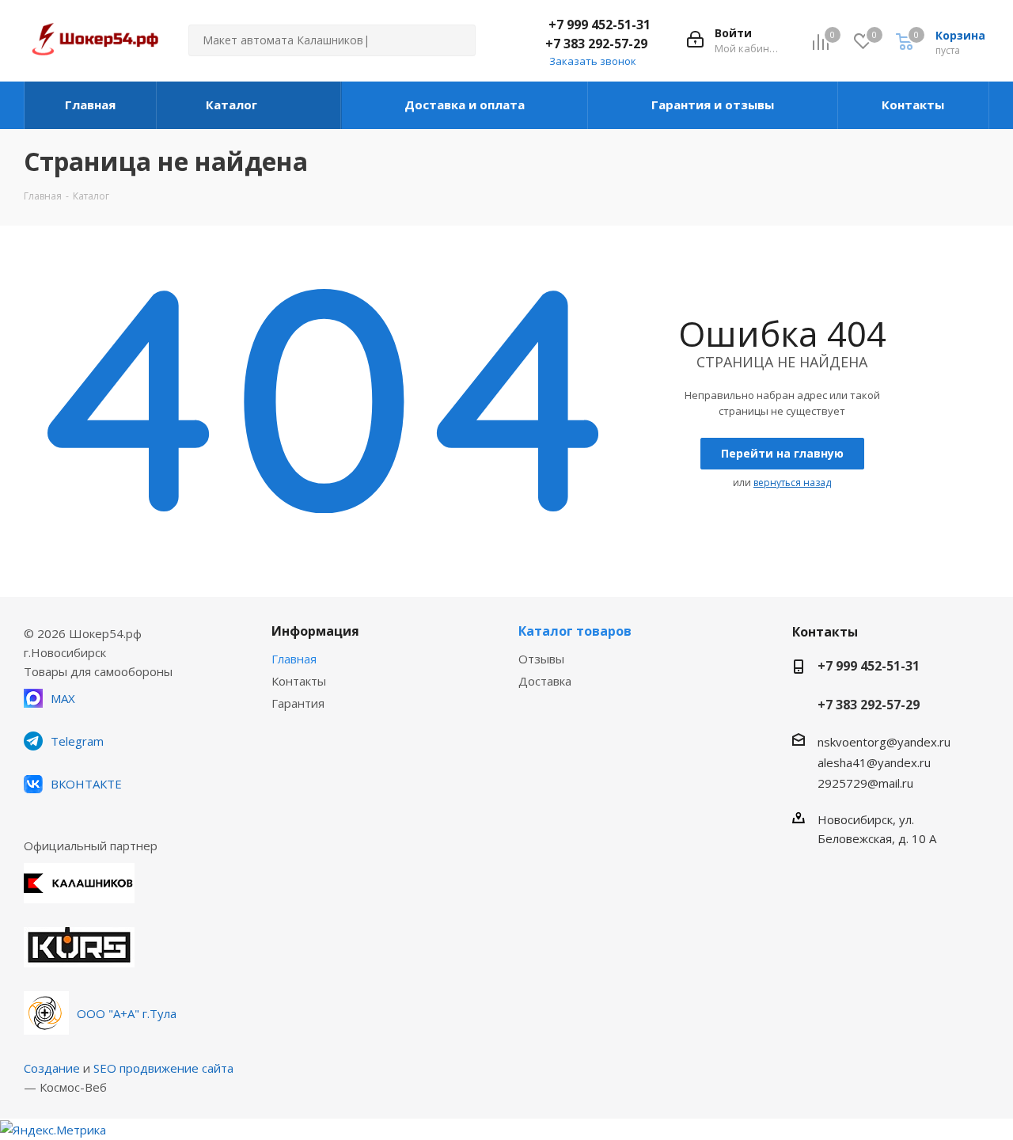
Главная (294, 659)
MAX (63, 698)
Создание (52, 1068)
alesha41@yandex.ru (874, 762)
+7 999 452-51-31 (599, 24)
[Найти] (457, 40)
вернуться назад (792, 482)
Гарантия (297, 703)
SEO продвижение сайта (163, 1068)
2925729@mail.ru (865, 783)
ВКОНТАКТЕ (86, 784)
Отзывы (541, 659)
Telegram (77, 741)
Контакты (298, 681)
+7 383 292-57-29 (596, 43)
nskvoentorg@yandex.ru (884, 742)
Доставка (544, 681)
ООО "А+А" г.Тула (126, 1013)
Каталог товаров (575, 631)
